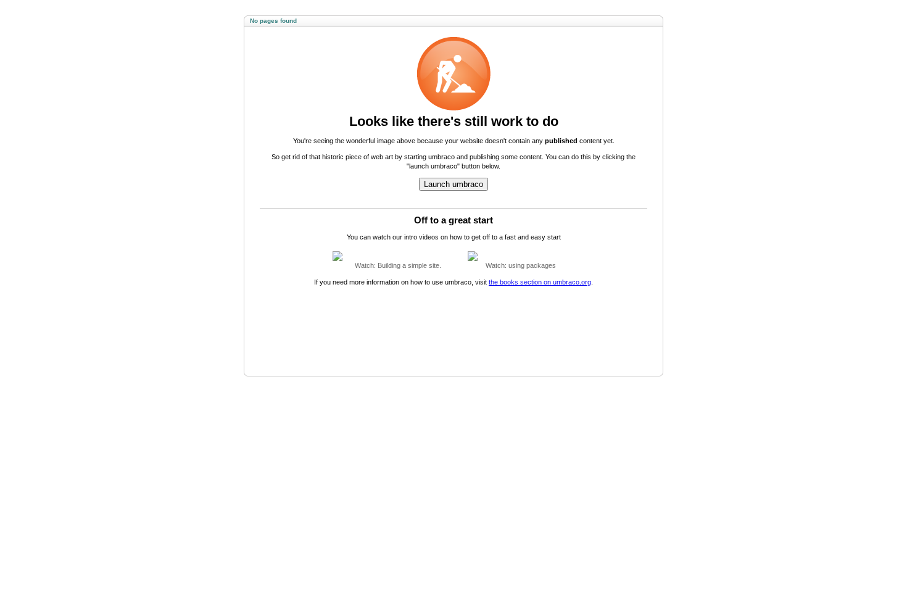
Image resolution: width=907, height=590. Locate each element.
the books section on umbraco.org (540, 282)
